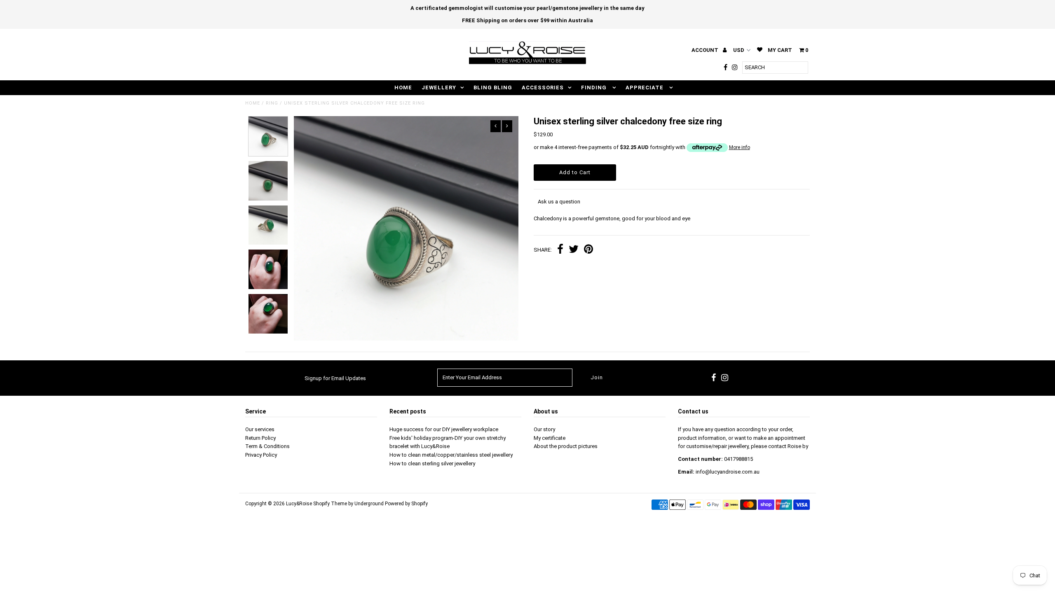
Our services (259, 429)
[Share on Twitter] (574, 250)
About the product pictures (566, 446)
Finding (594, 87)
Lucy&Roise (299, 504)
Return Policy (260, 438)
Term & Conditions (267, 446)
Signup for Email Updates (335, 378)
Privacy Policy (261, 455)
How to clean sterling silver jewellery (432, 463)
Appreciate (645, 87)
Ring (272, 103)
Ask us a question (559, 201)
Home (252, 103)
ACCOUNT (706, 50)
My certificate (549, 438)
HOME (403, 87)
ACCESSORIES (543, 87)
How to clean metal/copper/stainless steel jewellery (451, 455)
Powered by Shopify (406, 504)
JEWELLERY (439, 87)
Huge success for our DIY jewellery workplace (443, 429)
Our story (544, 429)
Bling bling (493, 87)
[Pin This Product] (588, 250)
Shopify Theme (330, 504)
